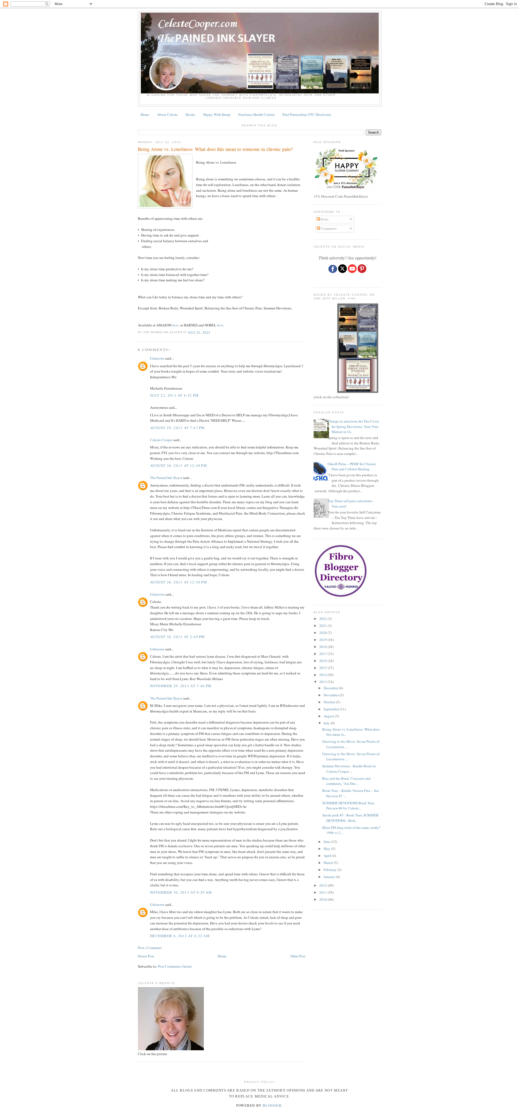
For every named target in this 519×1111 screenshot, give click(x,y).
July (327, 723)
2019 (323, 639)
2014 (323, 674)
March (329, 862)
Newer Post (146, 956)
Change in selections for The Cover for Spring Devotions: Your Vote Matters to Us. (353, 426)
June (327, 841)
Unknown (157, 358)
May (327, 848)
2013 (323, 681)
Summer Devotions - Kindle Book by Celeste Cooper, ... (349, 769)
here (175, 325)
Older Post (297, 956)
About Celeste (167, 114)
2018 (323, 646)
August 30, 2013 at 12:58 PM (178, 582)
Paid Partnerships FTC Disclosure (306, 114)
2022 (323, 618)
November (332, 695)
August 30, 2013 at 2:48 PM (177, 636)
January (330, 876)
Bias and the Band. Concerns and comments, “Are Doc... (346, 781)
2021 (323, 625)
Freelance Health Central (256, 114)
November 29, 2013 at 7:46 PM (180, 685)
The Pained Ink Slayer (166, 477)
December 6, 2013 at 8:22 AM (180, 935)
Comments (328, 228)
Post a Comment (150, 947)
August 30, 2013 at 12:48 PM (178, 465)
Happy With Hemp (217, 114)
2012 (323, 885)
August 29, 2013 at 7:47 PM (177, 427)
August (329, 716)
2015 (323, 667)
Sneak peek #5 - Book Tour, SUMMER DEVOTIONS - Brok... (350, 818)
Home (145, 114)
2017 (323, 653)
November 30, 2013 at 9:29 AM (181, 892)
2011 (323, 892)
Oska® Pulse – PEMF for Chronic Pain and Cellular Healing (352, 466)
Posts (324, 219)
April (328, 855)
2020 (323, 632)
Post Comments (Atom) (175, 966)
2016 (323, 660)
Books (190, 114)
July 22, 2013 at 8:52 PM (174, 395)
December (331, 687)
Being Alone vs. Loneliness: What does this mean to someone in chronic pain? (215, 149)
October (330, 702)
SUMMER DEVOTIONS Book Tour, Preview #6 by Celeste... (348, 806)
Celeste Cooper (161, 439)
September (332, 709)
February (330, 869)
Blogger (272, 1105)
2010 (323, 899)
